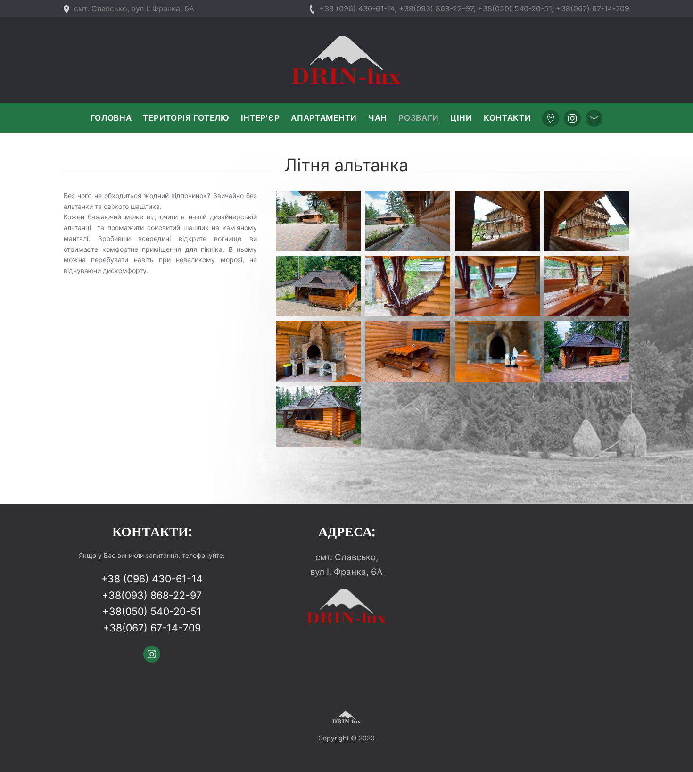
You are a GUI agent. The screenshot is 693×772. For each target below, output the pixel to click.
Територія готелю (186, 118)
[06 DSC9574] (586, 286)
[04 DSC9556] (407, 351)
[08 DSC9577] (407, 286)
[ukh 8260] (497, 221)
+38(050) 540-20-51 (515, 8)
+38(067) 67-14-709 (592, 8)
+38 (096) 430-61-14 (152, 579)
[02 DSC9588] (586, 351)
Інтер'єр (260, 118)
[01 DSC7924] (318, 416)
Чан (377, 118)
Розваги (418, 118)
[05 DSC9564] (318, 351)
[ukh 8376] (318, 221)
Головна (111, 118)
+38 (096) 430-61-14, (357, 8)
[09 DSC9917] (318, 286)
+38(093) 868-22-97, (437, 8)
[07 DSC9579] (497, 286)
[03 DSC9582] (497, 351)
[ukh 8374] (407, 221)
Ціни (461, 118)
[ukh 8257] (586, 221)
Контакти (507, 118)
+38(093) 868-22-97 (152, 595)
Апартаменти (324, 118)
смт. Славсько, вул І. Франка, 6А (134, 8)
